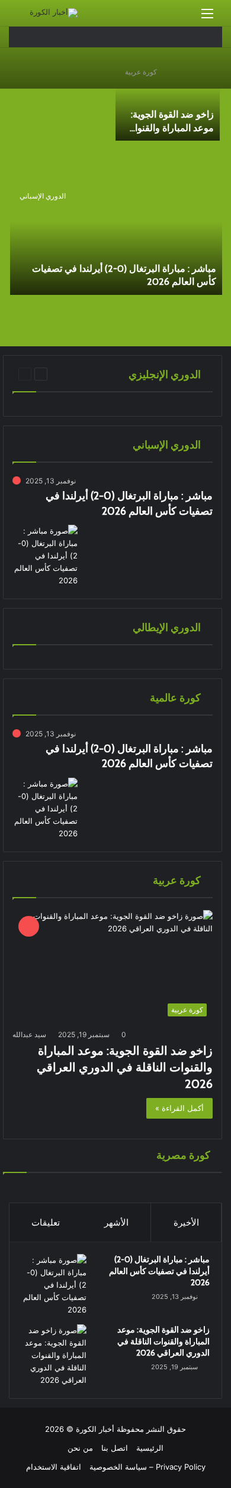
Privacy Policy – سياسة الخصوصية (147, 1466)
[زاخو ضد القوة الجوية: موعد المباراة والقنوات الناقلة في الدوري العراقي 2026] (168, 100)
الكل (68, 373)
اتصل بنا (114, 1448)
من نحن (80, 1448)
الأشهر (116, 1222)
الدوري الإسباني (43, 195)
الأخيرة (186, 1222)
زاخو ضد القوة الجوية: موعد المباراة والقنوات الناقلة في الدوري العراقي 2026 (125, 1067)
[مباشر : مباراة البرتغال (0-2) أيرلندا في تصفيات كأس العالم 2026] (116, 239)
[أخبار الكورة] (54, 13)
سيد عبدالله (29, 1034)
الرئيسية (149, 1448)
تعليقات (45, 1222)
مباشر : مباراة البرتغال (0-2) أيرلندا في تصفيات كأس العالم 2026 (159, 1271)
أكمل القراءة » (179, 1108)
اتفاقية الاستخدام (53, 1466)
